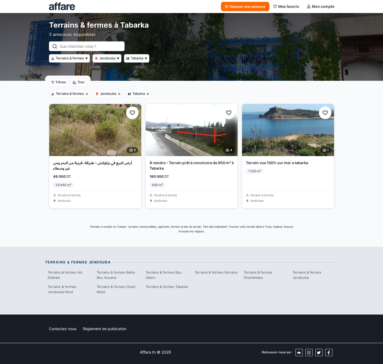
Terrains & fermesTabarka (167, 287)
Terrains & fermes (72, 58)
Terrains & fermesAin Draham (65, 275)
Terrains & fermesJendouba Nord (62, 289)
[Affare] (62, 6)
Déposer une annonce (247, 6)
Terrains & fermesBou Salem (164, 275)
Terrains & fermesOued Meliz (116, 289)
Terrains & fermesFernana (216, 272)
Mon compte (323, 6)
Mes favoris (288, 6)
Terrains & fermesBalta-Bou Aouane (116, 275)
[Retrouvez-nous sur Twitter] (319, 352)
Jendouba (109, 58)
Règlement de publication (104, 328)
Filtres (61, 82)
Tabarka (139, 58)
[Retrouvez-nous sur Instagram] (309, 352)
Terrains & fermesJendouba (307, 275)
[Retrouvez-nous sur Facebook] (328, 352)
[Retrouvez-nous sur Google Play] (299, 352)
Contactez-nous (62, 328)
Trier (81, 82)
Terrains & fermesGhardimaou (258, 275)
